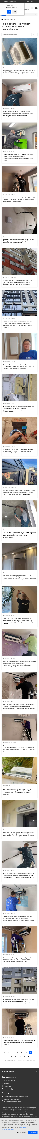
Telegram (7, 1083)
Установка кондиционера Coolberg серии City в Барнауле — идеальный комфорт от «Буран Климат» (19, 1042)
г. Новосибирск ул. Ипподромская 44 (17, 1096)
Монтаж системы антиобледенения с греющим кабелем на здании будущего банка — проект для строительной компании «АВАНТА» (19, 492)
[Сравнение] (32, 2)
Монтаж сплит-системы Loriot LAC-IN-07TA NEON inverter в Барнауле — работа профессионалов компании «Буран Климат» (19, 199)
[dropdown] (3, 2)
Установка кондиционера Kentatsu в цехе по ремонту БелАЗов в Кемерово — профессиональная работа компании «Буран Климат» (18, 157)
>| (28, 1057)
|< (4, 1052)
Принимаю (33, 1132)
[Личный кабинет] (36, 2)
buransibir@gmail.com (11, 1089)
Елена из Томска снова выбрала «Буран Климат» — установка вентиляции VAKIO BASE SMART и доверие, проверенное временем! (19, 366)
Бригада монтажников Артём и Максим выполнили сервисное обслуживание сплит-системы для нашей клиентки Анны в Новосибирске (18, 114)
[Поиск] (35, 14)
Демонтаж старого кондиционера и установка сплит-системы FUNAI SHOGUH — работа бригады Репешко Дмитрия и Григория (18, 282)
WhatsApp (7, 1086)
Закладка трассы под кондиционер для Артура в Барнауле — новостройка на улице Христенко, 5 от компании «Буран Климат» (19, 240)
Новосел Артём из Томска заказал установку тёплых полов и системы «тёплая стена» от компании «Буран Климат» (18, 451)
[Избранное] (28, 2)
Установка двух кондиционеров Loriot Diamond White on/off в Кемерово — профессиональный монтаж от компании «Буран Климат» (19, 72)
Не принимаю (21, 1132)
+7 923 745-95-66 (9, 1081)
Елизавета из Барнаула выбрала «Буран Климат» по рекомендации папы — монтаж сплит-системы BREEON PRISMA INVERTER (19, 959)
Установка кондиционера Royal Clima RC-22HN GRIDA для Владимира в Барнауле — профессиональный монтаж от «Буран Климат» (18, 1001)
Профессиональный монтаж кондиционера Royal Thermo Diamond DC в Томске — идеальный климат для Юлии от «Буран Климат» (19, 918)
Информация (8, 1072)
